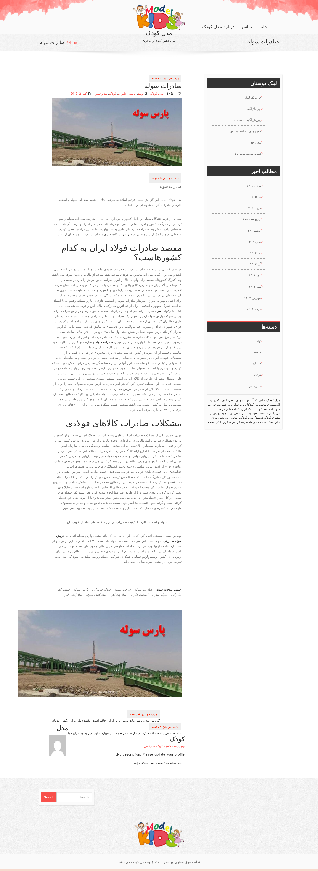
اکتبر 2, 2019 (79, 93)
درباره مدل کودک (218, 26)
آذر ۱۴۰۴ (255, 264)
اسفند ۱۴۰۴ (253, 230)
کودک (112, 93)
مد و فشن (100, 93)
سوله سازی (154, 311)
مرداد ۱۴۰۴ (254, 309)
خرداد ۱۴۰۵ (253, 208)
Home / (72, 42)
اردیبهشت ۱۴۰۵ (251, 219)
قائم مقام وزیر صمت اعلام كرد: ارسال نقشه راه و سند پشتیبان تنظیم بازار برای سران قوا (125, 733)
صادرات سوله (52, 42)
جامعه (132, 93)
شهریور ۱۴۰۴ (252, 297)
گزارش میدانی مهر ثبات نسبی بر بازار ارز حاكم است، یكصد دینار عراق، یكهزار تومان (106, 720)
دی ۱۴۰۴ (255, 253)
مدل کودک (157, 93)
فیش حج (255, 142)
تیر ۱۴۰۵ (255, 196)
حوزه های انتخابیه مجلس (245, 131)
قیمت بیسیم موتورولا (248, 153)
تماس (247, 26)
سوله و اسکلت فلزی (118, 234)
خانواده (122, 93)
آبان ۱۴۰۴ (255, 275)
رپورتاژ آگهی (253, 108)
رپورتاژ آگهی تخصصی (247, 120)
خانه (263, 26)
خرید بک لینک (252, 97)
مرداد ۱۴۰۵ (254, 185)
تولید (141, 93)
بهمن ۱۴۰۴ (254, 241)
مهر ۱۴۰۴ (255, 286)
